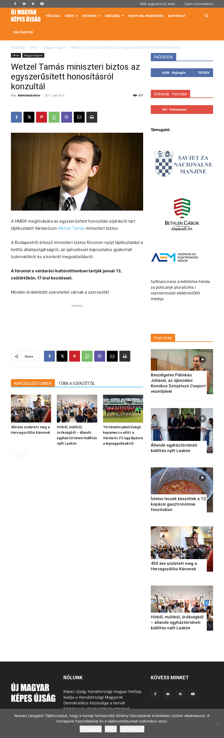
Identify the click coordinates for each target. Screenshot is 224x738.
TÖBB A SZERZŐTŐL (76, 383)
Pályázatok (23, 32)
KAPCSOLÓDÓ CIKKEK (33, 383)
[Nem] (217, 723)
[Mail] (24, 4)
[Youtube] (42, 4)
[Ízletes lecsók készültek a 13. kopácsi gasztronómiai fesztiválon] (182, 489)
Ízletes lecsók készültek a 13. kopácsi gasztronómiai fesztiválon (179, 504)
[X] (28, 117)
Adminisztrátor (29, 95)
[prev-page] (14, 454)
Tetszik (203, 72)
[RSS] (33, 4)
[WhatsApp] (54, 117)
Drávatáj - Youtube (170, 94)
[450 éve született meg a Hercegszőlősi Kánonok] (31, 408)
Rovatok (89, 16)
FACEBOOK (163, 57)
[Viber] (66, 117)
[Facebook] (15, 4)
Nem (111, 729)
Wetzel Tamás (71, 228)
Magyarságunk (54, 47)
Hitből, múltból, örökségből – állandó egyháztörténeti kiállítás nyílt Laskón (177, 622)
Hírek (69, 16)
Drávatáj (112, 16)
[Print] (91, 117)
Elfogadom (91, 729)
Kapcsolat (176, 16)
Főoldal (53, 16)
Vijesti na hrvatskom (198, 4)
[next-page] (23, 454)
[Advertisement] (77, 317)
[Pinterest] (41, 117)
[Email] (79, 117)
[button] (206, 16)
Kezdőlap (18, 47)
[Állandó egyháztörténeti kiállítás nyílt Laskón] (182, 430)
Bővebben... (132, 729)
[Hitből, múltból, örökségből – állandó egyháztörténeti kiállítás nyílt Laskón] (77, 408)
